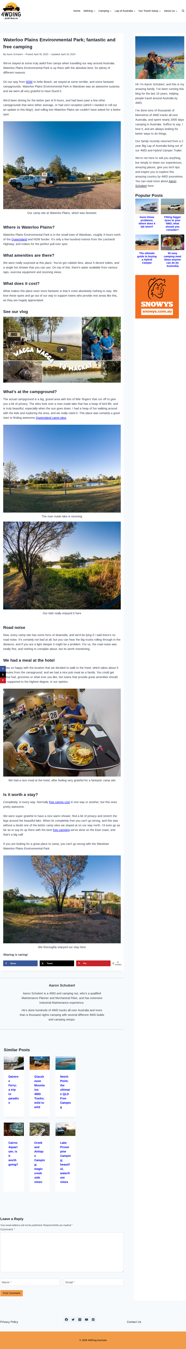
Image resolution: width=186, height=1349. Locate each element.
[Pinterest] (93, 1319)
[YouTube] (86, 1319)
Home (76, 10)
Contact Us (134, 1321)
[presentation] (14, 1063)
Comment (7, 1229)
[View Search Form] (183, 10)
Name (6, 1282)
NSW (29, 81)
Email (70, 1282)
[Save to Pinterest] (3, 680)
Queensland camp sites (51, 417)
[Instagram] (80, 1319)
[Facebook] (66, 1319)
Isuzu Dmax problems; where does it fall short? (147, 222)
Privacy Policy (9, 1321)
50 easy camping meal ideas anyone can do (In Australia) (172, 259)
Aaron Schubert (15, 54)
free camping (61, 830)
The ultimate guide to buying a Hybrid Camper (147, 258)
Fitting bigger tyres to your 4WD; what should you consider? (172, 223)
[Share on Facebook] (3, 669)
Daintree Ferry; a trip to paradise (13, 1089)
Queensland (19, 239)
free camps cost (59, 802)
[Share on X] (3, 674)
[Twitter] (73, 1319)
